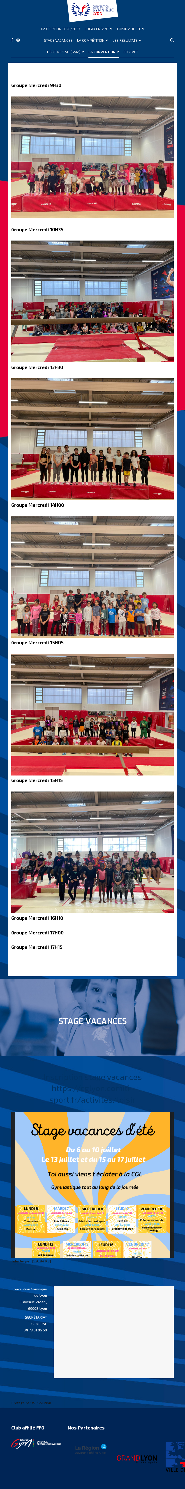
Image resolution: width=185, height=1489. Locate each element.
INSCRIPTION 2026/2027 (60, 29)
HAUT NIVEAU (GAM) (64, 52)
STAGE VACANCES (58, 40)
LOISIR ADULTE (129, 29)
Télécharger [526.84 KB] (31, 1261)
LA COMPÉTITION (90, 40)
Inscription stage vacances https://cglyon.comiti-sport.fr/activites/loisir (92, 1088)
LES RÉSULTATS (125, 40)
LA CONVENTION (102, 52)
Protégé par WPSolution (31, 1403)
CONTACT (130, 52)
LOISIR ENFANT (97, 29)
